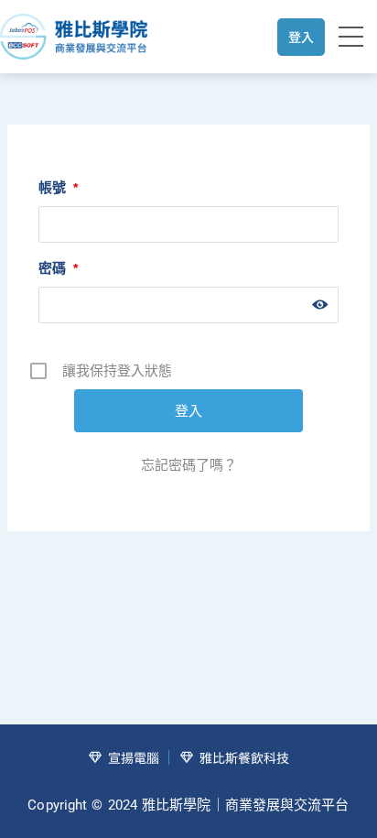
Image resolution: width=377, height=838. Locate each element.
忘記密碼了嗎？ (189, 465)
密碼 (58, 268)
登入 (301, 36)
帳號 (58, 187)
